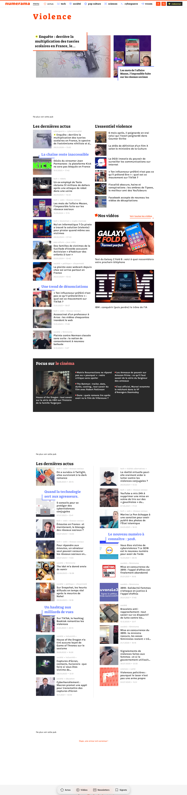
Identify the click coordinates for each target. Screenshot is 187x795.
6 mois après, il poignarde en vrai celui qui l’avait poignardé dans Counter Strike (129, 135)
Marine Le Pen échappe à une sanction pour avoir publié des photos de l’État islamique (135, 519)
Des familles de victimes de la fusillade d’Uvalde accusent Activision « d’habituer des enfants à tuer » (72, 250)
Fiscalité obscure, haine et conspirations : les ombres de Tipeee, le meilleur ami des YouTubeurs (131, 187)
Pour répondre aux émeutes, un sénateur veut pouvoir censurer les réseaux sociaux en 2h (70, 549)
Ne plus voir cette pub (43, 116)
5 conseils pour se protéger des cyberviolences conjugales (68, 507)
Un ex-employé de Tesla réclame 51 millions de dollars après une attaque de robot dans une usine (72, 186)
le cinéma (64, 363)
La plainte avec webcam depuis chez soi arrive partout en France (73, 270)
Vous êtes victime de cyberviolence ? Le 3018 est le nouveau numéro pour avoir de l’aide (134, 549)
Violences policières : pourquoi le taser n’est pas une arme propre (134, 675)
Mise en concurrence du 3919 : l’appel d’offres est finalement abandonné (135, 569)
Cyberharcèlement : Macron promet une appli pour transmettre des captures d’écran (72, 686)
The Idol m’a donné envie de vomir (71, 568)
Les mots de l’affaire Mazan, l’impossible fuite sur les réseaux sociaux (135, 74)
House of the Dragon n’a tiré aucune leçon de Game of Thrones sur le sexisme (71, 644)
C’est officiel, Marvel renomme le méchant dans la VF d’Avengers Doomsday (132, 389)
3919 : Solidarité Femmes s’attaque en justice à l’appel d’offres (135, 590)
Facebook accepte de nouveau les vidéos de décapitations (129, 199)
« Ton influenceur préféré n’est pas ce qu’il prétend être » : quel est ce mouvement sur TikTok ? (72, 297)
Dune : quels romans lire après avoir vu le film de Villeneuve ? (92, 396)
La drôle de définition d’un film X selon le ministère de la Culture (128, 147)
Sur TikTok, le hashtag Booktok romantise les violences (70, 621)
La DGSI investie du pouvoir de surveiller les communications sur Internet (129, 161)
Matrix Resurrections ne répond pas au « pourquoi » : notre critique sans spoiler (93, 375)
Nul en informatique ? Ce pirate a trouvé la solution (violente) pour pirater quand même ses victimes (73, 229)
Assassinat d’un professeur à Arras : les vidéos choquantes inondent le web (71, 317)
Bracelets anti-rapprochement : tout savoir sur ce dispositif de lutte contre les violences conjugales (134, 613)
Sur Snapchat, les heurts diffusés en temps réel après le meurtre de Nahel (72, 592)
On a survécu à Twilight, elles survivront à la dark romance (72, 475)
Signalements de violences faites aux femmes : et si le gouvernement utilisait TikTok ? (134, 655)
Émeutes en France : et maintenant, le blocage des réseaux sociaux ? (71, 527)
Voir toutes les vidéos (141, 216)
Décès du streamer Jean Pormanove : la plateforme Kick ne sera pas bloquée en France (72, 163)
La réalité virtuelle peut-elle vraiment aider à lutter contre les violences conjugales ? (135, 476)
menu (36, 3)
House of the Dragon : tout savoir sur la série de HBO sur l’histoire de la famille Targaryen (54, 400)
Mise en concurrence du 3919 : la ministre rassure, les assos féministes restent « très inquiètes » (135, 634)
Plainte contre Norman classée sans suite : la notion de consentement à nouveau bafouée (72, 340)
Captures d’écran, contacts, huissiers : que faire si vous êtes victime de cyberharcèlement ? (72, 665)
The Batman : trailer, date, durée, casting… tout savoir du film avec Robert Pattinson (92, 386)
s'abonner (176, 4)
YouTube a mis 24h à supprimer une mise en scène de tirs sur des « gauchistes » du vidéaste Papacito (134, 498)
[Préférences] (163, 4)
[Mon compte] (158, 4)
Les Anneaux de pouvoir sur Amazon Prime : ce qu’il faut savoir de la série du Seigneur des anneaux (131, 376)
